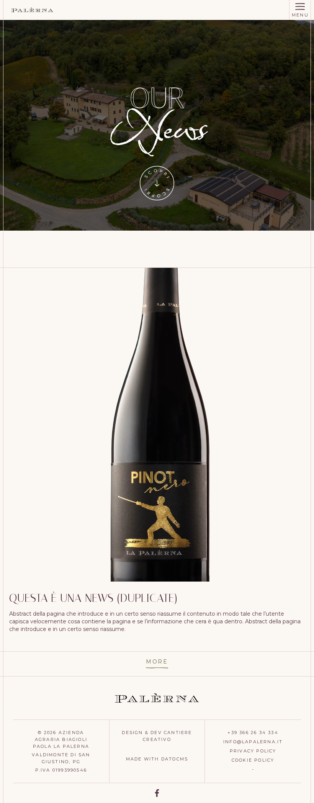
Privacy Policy (253, 751)
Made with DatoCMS (157, 759)
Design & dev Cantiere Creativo (157, 736)
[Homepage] (32, 10)
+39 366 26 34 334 (252, 732)
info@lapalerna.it (253, 741)
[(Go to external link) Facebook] (157, 793)
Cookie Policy (253, 760)
